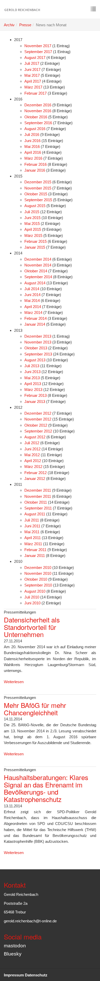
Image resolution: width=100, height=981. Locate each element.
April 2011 (32, 538)
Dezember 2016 (37, 105)
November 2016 (37, 111)
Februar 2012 (35, 472)
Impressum (14, 975)
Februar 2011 (35, 549)
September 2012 (38, 431)
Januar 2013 (34, 401)
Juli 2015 (31, 212)
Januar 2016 (34, 170)
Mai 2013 (32, 378)
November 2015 (37, 188)
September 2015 (38, 200)
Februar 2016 (35, 164)
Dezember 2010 (37, 567)
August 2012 (34, 437)
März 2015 (33, 235)
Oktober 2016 (35, 117)
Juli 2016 (31, 134)
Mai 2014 (32, 300)
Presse (25, 25)
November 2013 (37, 342)
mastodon (15, 945)
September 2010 (38, 585)
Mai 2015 (32, 223)
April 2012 (32, 460)
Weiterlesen (14, 682)
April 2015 (32, 229)
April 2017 (32, 81)
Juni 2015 (32, 217)
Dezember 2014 (37, 259)
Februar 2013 (35, 395)
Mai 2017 (32, 75)
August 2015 (34, 205)
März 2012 (33, 466)
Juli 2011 (31, 520)
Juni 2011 (32, 526)
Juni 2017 (32, 69)
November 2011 (37, 496)
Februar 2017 (35, 93)
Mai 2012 (32, 455)
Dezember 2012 (37, 413)
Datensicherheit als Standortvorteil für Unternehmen (32, 627)
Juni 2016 (32, 140)
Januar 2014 (34, 324)
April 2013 (32, 383)
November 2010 (37, 573)
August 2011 (34, 514)
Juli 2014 (31, 289)
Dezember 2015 (37, 182)
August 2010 (34, 591)
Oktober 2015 (35, 194)
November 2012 (37, 419)
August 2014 (34, 283)
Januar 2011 (34, 555)
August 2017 (34, 57)
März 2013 (33, 389)
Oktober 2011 (35, 502)
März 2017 (33, 87)
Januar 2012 (34, 478)
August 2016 (34, 128)
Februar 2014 (35, 318)
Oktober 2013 (35, 348)
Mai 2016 (32, 146)
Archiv (9, 25)
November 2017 (37, 46)
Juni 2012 (32, 449)
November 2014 (37, 265)
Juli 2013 (31, 366)
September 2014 (38, 277)
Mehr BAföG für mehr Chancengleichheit (35, 708)
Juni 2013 (32, 372)
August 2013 (34, 360)
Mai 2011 (31, 532)
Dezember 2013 (37, 336)
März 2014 (33, 312)
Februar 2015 (35, 241)
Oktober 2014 (35, 271)
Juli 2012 (31, 443)
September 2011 (38, 508)
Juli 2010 (31, 597)
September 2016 (38, 123)
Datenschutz (36, 975)
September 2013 (38, 354)
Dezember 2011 (37, 490)
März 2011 (33, 544)
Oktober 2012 (35, 425)
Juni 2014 (32, 294)
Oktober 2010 (35, 579)
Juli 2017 (31, 63)
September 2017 (38, 51)
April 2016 (32, 152)
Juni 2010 (32, 603)
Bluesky (13, 954)
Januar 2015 (34, 247)
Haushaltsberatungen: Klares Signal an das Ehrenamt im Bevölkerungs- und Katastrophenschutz (46, 788)
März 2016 (33, 158)
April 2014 (32, 306)
